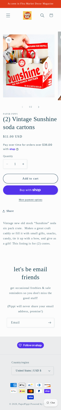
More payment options (30, 199)
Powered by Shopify (41, 404)
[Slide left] (22, 107)
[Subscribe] (49, 322)
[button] (8, 15)
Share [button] (10, 211)
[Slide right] (38, 107)
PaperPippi (24, 404)
